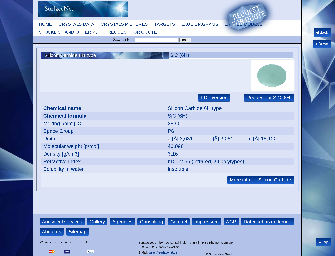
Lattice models (244, 24)
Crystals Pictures (124, 24)
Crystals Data (76, 24)
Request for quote (132, 31)
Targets (164, 24)
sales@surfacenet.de (163, 252)
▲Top (323, 242)
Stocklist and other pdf (70, 31)
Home (45, 24)
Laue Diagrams (200, 24)
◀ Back (322, 32)
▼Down (321, 44)
